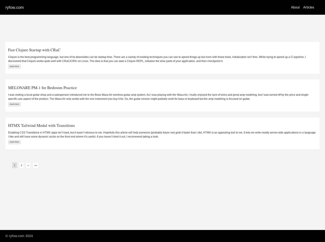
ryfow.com (14, 7)
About (295, 7)
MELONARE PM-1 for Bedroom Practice (42, 87)
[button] (28, 165)
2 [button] (21, 165)
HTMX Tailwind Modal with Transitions (41, 125)
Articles (308, 7)
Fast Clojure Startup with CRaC (34, 49)
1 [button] (14, 165)
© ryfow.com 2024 (19, 236)
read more (14, 66)
